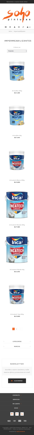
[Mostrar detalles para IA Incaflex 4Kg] (17, 115)
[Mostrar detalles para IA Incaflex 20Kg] (17, 71)
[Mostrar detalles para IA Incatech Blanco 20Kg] (17, 160)
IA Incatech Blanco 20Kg (17, 180)
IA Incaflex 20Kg (17, 91)
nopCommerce (20, 431)
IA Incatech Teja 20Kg (17, 314)
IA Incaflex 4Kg (17, 135)
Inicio (10, 31)
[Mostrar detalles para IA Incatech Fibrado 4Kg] (17, 250)
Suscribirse (18, 381)
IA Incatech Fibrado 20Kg (17, 225)
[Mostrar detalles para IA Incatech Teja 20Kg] (17, 294)
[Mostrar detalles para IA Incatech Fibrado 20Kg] (17, 205)
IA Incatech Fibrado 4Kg (17, 269)
